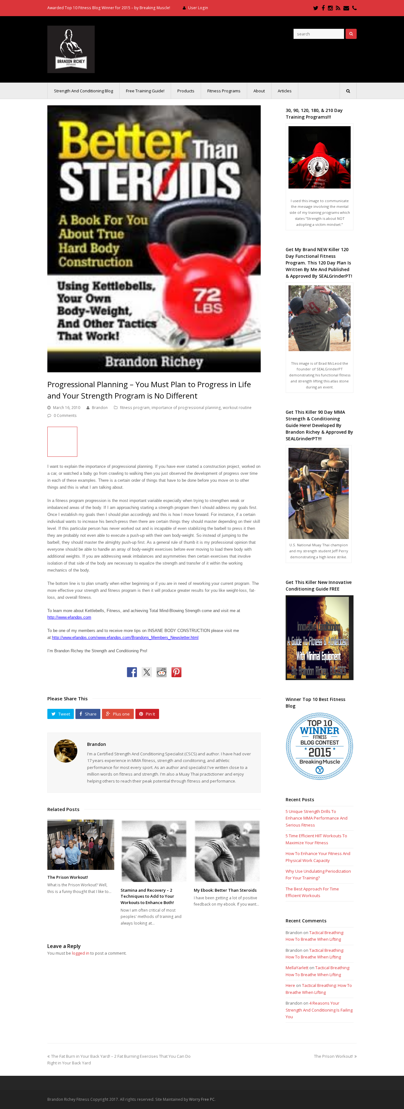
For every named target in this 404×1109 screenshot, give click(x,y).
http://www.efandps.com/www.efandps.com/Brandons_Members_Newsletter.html (125, 637)
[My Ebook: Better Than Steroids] (227, 851)
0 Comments (65, 415)
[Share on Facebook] (132, 672)
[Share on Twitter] (147, 672)
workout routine (237, 407)
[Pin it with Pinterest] (176, 672)
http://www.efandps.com (69, 617)
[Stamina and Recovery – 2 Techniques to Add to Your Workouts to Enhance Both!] (154, 851)
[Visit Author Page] (65, 751)
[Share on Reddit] (162, 672)
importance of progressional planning (186, 407)
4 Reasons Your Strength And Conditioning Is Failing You (319, 1009)
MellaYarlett (297, 967)
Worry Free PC (202, 1099)
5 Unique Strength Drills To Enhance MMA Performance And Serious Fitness (317, 818)
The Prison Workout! (67, 877)
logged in (80, 953)
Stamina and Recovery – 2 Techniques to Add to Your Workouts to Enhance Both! (147, 896)
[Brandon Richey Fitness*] (71, 49)
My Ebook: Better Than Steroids (225, 890)
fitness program (135, 407)
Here (290, 985)
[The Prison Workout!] (80, 845)
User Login (198, 7)
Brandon (100, 407)
